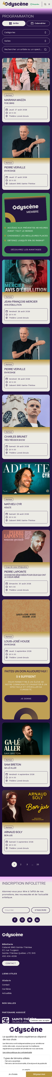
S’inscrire (40, 910)
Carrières (6, 989)
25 (38, 864)
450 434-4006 (9, 956)
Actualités (6, 993)
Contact (11, 963)
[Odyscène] (12, 935)
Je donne (26, 698)
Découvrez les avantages (26, 249)
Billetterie (6, 980)
